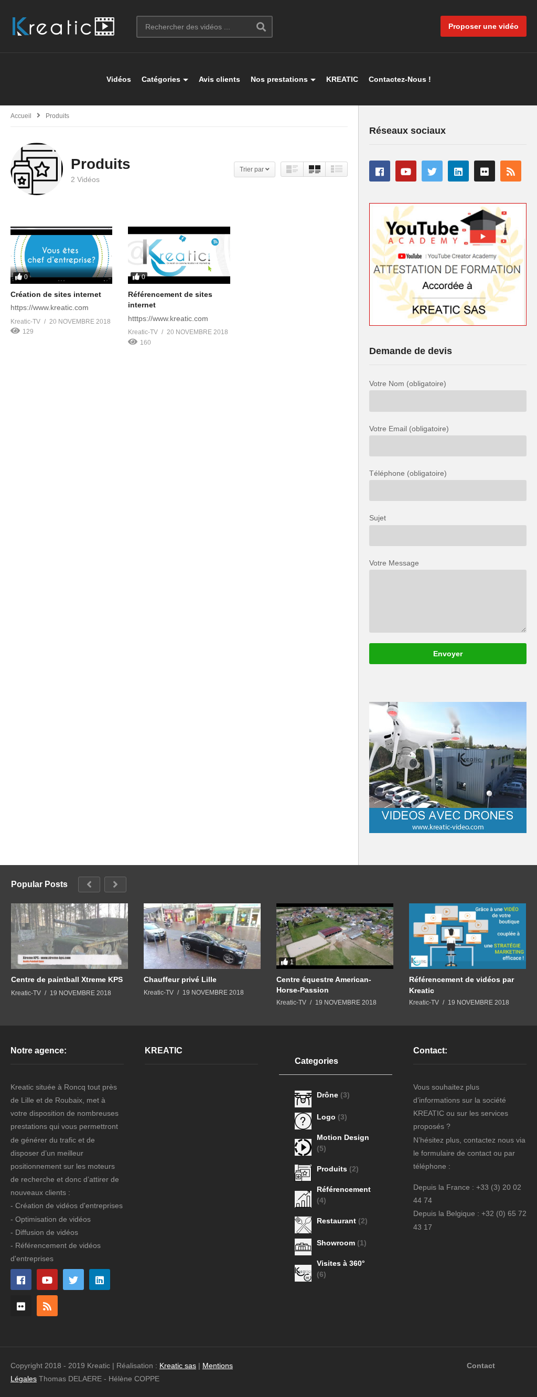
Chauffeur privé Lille (180, 979)
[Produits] (303, 1173)
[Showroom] (303, 1247)
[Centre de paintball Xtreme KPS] (69, 936)
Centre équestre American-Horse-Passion (323, 984)
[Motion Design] (303, 1147)
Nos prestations (279, 79)
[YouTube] (405, 171)
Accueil (20, 116)
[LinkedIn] (458, 171)
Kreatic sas (177, 1365)
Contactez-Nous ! (400, 79)
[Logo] (303, 1121)
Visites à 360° (341, 1263)
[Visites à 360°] (303, 1273)
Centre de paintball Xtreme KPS (67, 979)
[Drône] (303, 1099)
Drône (328, 1095)
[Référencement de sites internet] (179, 255)
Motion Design (343, 1137)
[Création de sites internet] (61, 255)
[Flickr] (484, 171)
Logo (327, 1117)
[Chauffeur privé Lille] (202, 936)
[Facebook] (379, 171)
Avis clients (219, 79)
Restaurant (337, 1221)
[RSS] (510, 171)
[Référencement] (303, 1199)
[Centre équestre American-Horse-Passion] (334, 936)
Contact (481, 1365)
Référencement (344, 1189)
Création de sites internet (55, 294)
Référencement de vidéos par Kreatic (461, 984)
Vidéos (118, 79)
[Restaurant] (303, 1225)
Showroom (337, 1243)
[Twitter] (432, 171)
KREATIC (342, 79)
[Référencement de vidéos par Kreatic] (467, 936)
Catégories (161, 79)
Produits (333, 1169)
